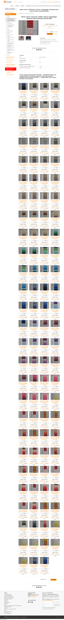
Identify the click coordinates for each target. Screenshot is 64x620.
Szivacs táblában (10, 60)
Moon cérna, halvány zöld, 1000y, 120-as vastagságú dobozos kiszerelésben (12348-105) (55, 91)
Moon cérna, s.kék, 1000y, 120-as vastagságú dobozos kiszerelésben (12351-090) (23, 91)
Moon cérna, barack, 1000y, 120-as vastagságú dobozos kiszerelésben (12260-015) (55, 493)
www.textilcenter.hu (33, 596)
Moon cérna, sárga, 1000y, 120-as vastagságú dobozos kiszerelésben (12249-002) (23, 547)
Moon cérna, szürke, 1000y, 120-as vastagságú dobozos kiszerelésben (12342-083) (33, 128)
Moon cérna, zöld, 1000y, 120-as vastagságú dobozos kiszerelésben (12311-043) (23, 274)
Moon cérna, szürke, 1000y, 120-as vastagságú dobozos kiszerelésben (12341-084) (44, 128)
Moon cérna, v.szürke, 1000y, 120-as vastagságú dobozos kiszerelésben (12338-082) (33, 146)
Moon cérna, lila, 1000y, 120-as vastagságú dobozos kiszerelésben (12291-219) (23, 365)
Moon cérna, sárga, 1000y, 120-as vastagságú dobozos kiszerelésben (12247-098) (44, 547)
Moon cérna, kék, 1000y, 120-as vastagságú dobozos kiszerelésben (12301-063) (44, 310)
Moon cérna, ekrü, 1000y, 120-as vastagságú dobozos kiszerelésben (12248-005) (34, 547)
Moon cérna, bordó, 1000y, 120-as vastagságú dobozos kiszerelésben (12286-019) (33, 383)
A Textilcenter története (8, 594)
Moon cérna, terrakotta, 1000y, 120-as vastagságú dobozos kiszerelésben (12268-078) (55, 456)
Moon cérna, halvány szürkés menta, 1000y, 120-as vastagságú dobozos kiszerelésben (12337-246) (44, 146)
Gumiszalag (9, 32)
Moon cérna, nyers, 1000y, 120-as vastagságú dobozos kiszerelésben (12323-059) (23, 219)
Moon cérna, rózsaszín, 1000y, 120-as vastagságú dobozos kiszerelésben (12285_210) (44, 383)
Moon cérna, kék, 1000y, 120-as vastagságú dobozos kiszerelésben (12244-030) (34, 565)
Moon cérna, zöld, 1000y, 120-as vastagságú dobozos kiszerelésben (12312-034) (55, 255)
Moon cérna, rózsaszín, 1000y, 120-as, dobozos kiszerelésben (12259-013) (23, 511)
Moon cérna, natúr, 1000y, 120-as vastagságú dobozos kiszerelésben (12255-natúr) (23, 529)
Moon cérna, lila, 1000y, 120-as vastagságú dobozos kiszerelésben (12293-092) (44, 347)
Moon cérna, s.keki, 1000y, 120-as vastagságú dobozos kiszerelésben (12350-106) (33, 91)
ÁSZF (5, 610)
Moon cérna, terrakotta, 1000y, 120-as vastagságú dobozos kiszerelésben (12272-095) (55, 438)
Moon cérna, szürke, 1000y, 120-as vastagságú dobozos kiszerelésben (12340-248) (55, 128)
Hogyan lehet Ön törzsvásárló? (9, 597)
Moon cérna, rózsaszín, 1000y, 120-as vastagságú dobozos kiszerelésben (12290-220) (33, 365)
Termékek (17, 5)
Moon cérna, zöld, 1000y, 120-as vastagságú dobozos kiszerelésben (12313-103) (44, 255)
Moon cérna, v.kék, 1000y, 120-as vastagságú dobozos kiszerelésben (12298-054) (33, 328)
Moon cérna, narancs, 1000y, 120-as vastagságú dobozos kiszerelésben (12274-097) (33, 438)
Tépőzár (8, 36)
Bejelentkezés (58, 1)
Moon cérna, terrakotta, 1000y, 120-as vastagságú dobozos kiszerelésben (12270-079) (33, 456)
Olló (8, 28)
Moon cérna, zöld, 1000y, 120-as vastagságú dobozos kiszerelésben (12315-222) (23, 255)
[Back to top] (61, 617)
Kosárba (54, 579)
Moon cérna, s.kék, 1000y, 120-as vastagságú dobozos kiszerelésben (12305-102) (44, 292)
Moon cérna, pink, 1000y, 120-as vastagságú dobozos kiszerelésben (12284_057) (55, 383)
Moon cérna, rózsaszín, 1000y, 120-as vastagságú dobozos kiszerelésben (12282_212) (33, 401)
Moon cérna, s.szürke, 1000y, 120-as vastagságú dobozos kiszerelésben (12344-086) (55, 110)
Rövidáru (22, 5)
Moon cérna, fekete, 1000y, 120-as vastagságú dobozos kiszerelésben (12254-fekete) (33, 529)
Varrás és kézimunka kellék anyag (10, 44)
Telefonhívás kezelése (7, 606)
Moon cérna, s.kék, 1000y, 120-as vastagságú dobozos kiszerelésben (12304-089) (55, 292)
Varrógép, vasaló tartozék (10, 53)
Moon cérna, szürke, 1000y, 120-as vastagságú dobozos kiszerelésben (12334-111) (33, 164)
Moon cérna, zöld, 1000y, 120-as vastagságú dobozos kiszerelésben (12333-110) (44, 164)
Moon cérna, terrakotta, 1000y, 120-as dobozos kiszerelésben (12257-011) (44, 511)
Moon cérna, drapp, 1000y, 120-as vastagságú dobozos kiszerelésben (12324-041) (55, 201)
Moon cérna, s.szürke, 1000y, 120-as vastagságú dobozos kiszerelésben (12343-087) (23, 128)
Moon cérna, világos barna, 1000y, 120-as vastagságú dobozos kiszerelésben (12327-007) (23, 201)
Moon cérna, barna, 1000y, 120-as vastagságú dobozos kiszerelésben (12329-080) (44, 183)
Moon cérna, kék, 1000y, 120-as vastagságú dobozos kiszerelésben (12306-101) (34, 292)
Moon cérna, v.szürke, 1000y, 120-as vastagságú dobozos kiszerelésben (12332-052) (55, 164)
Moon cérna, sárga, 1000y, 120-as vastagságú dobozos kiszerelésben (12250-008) (55, 529)
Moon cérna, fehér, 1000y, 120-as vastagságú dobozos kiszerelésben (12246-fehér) (55, 547)
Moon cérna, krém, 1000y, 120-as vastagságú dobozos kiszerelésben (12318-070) (33, 237)
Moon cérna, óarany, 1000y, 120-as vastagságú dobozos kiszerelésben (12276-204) (55, 420)
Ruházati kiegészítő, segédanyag (10, 46)
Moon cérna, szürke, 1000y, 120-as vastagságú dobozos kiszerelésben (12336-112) (55, 146)
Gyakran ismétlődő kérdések (8, 596)
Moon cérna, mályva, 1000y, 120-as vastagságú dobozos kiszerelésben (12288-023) (55, 365)
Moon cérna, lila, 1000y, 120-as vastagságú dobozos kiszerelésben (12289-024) (44, 365)
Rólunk (5, 604)
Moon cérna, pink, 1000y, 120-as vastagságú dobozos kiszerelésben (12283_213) (23, 401)
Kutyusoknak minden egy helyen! (10, 72)
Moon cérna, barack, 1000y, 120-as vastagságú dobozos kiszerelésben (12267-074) (23, 474)
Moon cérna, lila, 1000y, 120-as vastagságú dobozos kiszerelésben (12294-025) (34, 347)
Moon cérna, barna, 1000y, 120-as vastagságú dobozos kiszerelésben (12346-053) (33, 110)
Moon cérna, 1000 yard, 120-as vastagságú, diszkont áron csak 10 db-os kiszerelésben (43, 5)
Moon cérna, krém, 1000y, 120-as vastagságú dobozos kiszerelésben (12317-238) (44, 237)
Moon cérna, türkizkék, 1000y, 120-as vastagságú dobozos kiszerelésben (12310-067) (33, 274)
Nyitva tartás (6, 603)
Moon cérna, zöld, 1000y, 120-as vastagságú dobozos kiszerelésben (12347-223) (23, 110)
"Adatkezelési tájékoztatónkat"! (48, 600)
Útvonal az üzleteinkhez (8, 613)
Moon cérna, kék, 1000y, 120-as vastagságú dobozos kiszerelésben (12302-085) (34, 310)
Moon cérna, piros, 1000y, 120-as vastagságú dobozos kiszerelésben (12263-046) (23, 493)
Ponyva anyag (9, 62)
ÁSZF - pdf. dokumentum (8, 611)
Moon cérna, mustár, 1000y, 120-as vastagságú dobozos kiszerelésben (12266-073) (33, 474)
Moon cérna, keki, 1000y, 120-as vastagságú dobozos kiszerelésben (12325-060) (44, 201)
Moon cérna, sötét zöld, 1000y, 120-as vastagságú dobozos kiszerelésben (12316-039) (55, 237)
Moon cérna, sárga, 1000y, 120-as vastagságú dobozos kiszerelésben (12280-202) (55, 401)
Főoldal (12, 5)
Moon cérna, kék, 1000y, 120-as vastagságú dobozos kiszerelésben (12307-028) (23, 292)
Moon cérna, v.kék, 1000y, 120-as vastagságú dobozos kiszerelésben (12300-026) (55, 310)
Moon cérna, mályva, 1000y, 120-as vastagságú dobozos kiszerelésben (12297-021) (44, 328)
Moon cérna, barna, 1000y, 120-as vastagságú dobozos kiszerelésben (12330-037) (33, 183)
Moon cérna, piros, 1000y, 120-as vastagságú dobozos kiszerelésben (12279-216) (23, 420)
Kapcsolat (5, 601)
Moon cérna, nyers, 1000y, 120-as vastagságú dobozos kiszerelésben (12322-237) (33, 219)
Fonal (8, 29)
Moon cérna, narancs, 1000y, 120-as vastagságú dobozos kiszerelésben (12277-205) (44, 420)
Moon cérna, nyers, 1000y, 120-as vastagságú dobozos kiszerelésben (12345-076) (44, 110)
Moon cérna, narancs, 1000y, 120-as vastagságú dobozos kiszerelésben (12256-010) (55, 511)
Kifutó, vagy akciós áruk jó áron (10, 69)
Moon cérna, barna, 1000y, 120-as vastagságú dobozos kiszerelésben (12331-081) (23, 183)
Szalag (8, 15)
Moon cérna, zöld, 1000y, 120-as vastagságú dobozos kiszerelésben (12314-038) (34, 255)
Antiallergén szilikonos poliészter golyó (11, 50)
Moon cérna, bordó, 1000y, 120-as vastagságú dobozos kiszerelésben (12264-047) (55, 474)
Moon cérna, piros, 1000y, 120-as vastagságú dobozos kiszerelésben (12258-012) (33, 511)
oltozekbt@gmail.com (33, 595)
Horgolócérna (9, 23)
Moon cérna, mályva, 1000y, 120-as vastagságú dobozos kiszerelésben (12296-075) (55, 328)
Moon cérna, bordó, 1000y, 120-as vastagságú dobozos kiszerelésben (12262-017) (33, 493)
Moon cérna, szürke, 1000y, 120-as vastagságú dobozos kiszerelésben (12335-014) (23, 164)
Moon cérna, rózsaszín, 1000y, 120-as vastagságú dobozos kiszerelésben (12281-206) (44, 401)
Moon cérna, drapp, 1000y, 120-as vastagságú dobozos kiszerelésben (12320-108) (55, 219)
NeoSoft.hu (58, 617)
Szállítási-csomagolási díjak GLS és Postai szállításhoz (13, 605)
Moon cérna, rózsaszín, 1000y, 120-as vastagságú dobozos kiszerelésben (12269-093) (44, 456)
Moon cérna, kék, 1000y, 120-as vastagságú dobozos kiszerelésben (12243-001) (44, 565)
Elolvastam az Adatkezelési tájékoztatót (49, 607)
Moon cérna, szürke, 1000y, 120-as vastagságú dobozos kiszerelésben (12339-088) (23, 146)
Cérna (8, 22)
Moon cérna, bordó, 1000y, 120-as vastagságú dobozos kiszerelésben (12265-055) (44, 474)
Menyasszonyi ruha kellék (10, 40)
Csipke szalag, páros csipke (10, 38)
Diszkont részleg (10, 74)
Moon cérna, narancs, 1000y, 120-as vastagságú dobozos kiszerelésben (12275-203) (23, 438)
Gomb (8, 33)
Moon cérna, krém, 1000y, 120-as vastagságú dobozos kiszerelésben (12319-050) (23, 237)
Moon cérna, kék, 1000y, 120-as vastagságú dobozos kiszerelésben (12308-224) (55, 274)
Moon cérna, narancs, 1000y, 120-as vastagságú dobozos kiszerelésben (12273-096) (44, 438)
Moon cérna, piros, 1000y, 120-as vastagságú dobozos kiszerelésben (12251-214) (44, 529)
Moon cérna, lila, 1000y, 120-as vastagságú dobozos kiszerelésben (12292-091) (55, 347)
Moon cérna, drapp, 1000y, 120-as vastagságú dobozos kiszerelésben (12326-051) (33, 201)
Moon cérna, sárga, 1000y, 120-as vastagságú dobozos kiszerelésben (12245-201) (23, 565)
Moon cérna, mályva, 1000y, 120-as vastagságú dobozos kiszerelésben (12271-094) (23, 456)
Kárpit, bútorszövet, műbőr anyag (10, 57)
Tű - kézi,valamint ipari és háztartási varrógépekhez (11, 26)
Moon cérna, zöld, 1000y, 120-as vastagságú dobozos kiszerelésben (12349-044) (44, 91)
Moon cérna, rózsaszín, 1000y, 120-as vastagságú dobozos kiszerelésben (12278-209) (33, 420)
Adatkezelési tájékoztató (8, 595)
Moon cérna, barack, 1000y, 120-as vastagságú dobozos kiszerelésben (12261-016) (44, 493)
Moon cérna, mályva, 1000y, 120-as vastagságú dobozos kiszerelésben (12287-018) (23, 383)
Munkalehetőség (7, 602)
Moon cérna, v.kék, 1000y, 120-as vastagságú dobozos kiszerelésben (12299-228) (23, 328)
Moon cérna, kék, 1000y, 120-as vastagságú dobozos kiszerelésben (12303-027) (23, 310)
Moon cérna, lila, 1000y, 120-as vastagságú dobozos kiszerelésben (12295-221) (23, 347)
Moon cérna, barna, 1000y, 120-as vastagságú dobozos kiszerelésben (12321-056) (44, 219)
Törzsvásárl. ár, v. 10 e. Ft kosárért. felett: (49, 25)
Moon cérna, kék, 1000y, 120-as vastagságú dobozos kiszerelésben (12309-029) (44, 274)
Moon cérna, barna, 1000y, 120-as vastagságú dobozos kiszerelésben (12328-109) (55, 183)
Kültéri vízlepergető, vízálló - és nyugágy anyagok (10, 65)
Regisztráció (58, 2)
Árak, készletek (6, 612)
